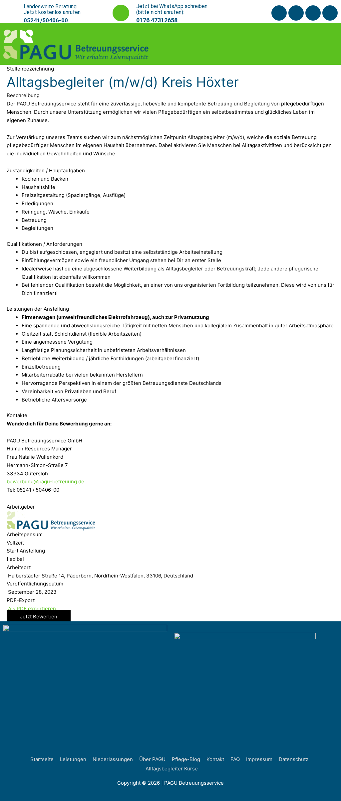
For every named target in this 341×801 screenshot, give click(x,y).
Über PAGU (152, 759)
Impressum (259, 759)
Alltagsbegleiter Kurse (172, 768)
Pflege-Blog (186, 759)
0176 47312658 (156, 20)
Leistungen (73, 759)
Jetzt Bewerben (38, 616)
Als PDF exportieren (31, 608)
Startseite (42, 759)
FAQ (235, 759)
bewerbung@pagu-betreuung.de (45, 481)
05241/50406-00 (46, 20)
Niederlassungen (113, 759)
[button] (317, 44)
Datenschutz (293, 759)
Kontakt (215, 759)
